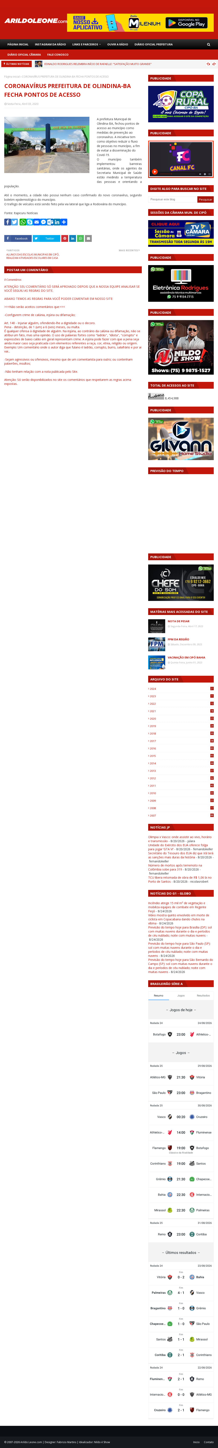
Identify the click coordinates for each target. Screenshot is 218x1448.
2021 (181, 711)
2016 (181, 748)
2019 (181, 726)
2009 (181, 801)
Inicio (196, 1442)
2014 (181, 763)
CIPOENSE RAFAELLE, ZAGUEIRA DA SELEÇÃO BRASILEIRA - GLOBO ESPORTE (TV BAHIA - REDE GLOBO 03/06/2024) (115, 64)
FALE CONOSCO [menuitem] (58, 54)
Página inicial (12, 76)
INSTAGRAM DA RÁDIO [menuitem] (50, 44)
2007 (181, 815)
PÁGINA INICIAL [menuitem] (18, 44)
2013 (181, 771)
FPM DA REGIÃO (178, 639)
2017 (181, 741)
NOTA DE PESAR (178, 621)
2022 (181, 704)
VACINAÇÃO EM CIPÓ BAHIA (186, 657)
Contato (209, 1442)
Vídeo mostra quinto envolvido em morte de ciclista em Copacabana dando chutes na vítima (178, 919)
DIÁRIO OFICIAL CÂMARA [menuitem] (24, 54)
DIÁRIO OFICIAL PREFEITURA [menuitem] (154, 44)
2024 (181, 689)
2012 (181, 778)
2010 (181, 793)
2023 (181, 696)
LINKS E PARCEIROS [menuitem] (85, 44)
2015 (181, 756)
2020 (181, 718)
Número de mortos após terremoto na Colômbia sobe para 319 (175, 867)
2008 (181, 808)
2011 (181, 786)
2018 (181, 733)
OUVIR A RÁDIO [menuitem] (117, 44)
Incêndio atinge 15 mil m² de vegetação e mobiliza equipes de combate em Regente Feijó (177, 907)
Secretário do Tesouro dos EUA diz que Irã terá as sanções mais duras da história (180, 855)
